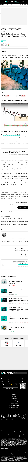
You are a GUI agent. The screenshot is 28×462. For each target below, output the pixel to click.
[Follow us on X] (20, 5)
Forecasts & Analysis (12, 28)
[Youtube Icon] (24, 379)
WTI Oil (4, 51)
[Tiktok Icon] (24, 381)
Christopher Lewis (11, 234)
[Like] (21, 255)
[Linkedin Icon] (17, 379)
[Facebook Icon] (10, 379)
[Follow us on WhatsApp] (23, 5)
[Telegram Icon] (10, 381)
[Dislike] (25, 255)
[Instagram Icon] (4, 381)
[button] (2, 1)
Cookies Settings (14, 401)
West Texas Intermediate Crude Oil (11, 135)
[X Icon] (4, 379)
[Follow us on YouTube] (25, 5)
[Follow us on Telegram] (27, 5)
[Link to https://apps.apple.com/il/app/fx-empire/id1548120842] (6, 384)
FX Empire (3, 28)
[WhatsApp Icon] (17, 381)
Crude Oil (20, 28)
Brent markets (4, 176)
